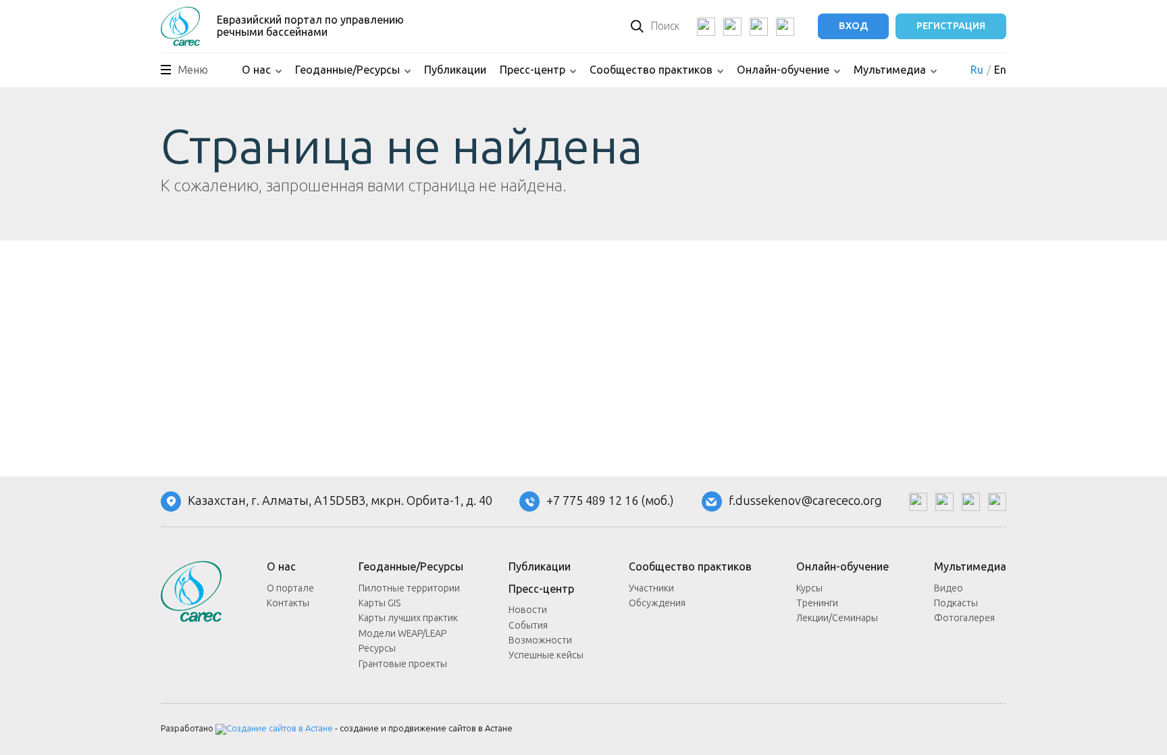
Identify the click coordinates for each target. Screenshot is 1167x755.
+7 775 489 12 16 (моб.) (610, 501)
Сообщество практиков (651, 70)
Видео (948, 588)
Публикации (455, 70)
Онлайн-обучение (783, 70)
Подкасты (956, 603)
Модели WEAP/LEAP (402, 633)
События (528, 625)
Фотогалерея (964, 618)
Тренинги (817, 603)
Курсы (809, 588)
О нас (256, 70)
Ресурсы (377, 648)
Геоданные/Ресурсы (347, 70)
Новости (528, 610)
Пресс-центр (532, 70)
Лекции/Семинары (837, 618)
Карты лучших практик (408, 618)
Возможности (540, 640)
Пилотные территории (409, 588)
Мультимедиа (890, 70)
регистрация (950, 26)
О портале (290, 588)
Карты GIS (379, 603)
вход (853, 26)
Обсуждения (657, 603)
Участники (651, 588)
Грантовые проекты (403, 664)
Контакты (288, 603)
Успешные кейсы (546, 655)
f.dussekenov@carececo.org (805, 501)
